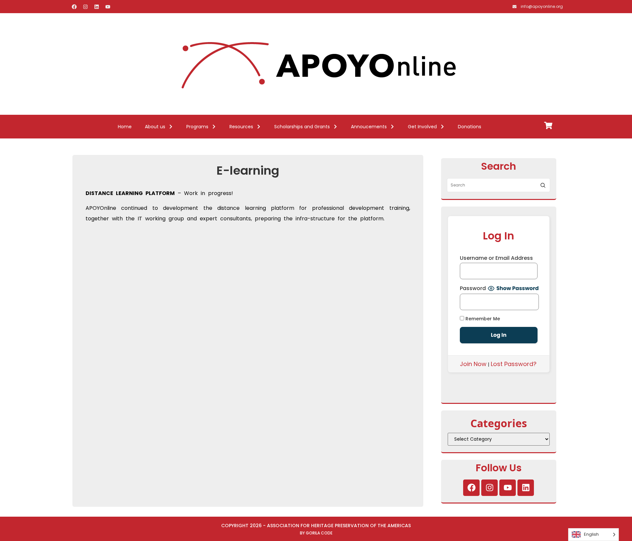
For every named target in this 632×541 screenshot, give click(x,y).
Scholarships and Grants (302, 126)
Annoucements (369, 126)
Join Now (473, 364)
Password (473, 288)
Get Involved (422, 126)
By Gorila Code (316, 533)
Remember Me (482, 318)
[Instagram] (85, 7)
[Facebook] (74, 7)
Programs (197, 126)
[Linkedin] (96, 7)
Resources (241, 126)
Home (125, 126)
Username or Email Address (496, 258)
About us (155, 126)
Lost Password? (514, 364)
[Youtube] (108, 7)
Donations (469, 126)
